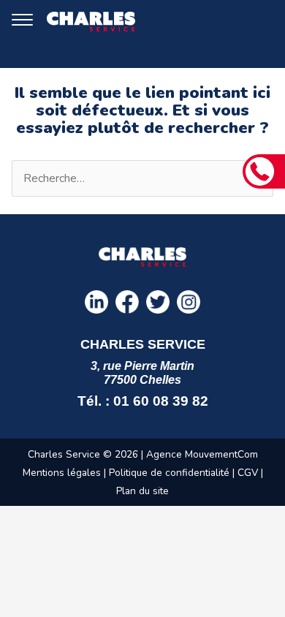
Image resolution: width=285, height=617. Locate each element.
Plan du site (142, 491)
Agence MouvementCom (202, 454)
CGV (249, 473)
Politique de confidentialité (169, 473)
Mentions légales (62, 473)
